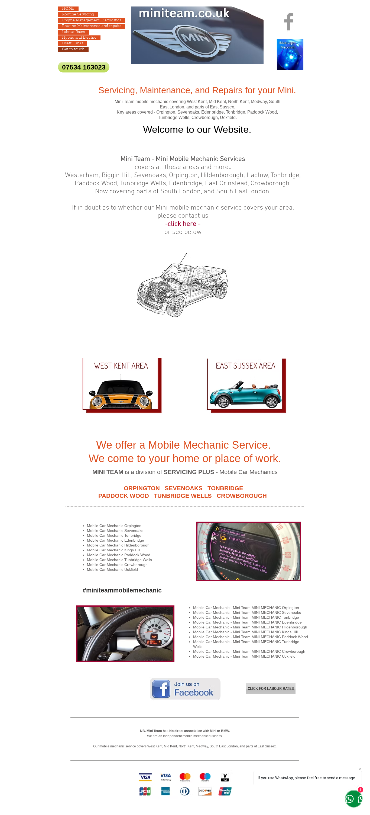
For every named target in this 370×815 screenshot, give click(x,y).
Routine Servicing (78, 14)
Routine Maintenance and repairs (91, 26)
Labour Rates (73, 32)
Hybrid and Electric (79, 38)
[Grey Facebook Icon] (288, 21)
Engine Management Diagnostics (91, 20)
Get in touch (73, 49)
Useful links (72, 43)
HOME (68, 9)
